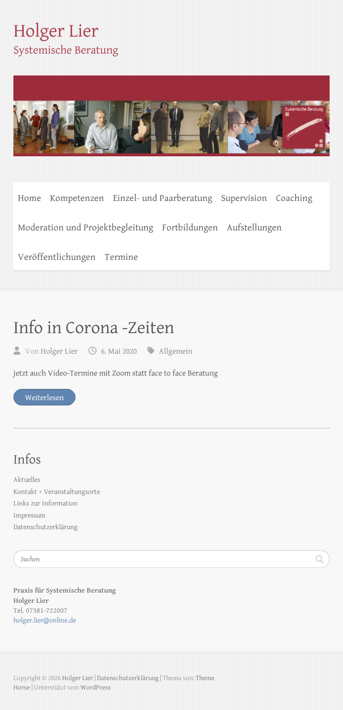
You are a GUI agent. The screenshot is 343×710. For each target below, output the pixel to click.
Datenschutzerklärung (45, 527)
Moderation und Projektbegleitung (85, 227)
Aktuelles (26, 480)
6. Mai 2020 (119, 351)
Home (29, 198)
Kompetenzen (77, 198)
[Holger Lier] (171, 110)
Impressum (29, 515)
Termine (121, 257)
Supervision (244, 198)
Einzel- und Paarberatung (162, 198)
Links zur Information (45, 503)
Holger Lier (56, 31)
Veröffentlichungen (57, 257)
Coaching (294, 198)
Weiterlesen (44, 397)
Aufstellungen (254, 227)
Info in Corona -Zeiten (93, 327)
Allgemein (175, 351)
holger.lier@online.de (44, 620)
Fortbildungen (190, 227)
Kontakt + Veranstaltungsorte (56, 492)
